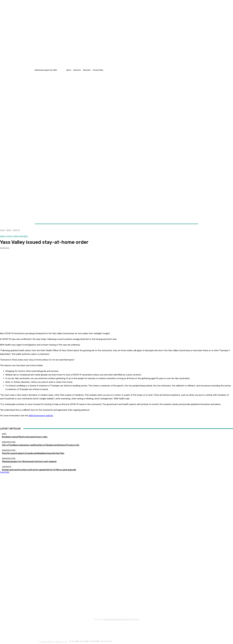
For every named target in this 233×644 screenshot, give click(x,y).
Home (2, 230)
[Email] (33, 257)
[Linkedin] (196, 70)
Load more (4, 472)
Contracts (6, 466)
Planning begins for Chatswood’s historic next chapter (29, 461)
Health (8, 230)
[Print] (43, 257)
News (16, 236)
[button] (195, 217)
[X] (14, 257)
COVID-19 (16, 230)
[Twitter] (193, 70)
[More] (53, 257)
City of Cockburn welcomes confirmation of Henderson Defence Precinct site (40, 445)
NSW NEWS (23, 236)
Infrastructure (9, 442)
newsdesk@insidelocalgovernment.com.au (121, 619)
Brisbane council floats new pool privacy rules (24, 437)
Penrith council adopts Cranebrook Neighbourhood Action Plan (33, 453)
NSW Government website (41, 415)
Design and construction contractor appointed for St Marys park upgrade (39, 469)
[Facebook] (190, 70)
